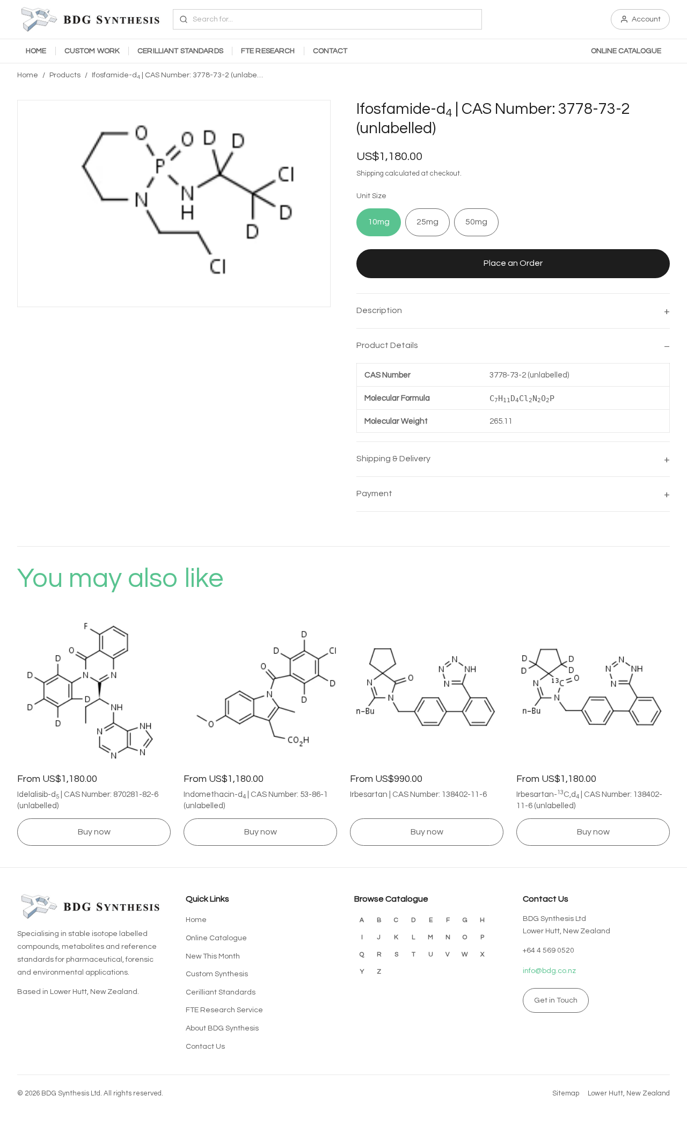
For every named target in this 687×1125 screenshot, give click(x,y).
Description (379, 310)
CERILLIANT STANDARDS (180, 51)
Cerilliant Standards (220, 992)
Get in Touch (556, 1000)
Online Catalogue (216, 938)
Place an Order (513, 263)
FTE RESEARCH (268, 51)
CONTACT (330, 51)
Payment (374, 493)
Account (646, 19)
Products (65, 75)
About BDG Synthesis (222, 1028)
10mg (379, 221)
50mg (476, 221)
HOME (36, 51)
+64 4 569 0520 (548, 950)
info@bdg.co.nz (549, 971)
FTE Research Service (224, 1010)
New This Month (213, 956)
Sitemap (565, 1093)
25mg (427, 221)
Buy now (94, 832)
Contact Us (205, 1046)
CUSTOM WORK (92, 51)
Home (27, 75)
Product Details (387, 345)
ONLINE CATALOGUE (626, 51)
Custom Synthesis (217, 974)
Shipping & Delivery (393, 458)
